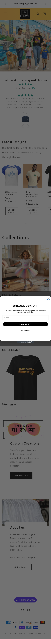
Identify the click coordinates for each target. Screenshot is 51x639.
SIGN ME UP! (25, 324)
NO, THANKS (25, 330)
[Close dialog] (48, 298)
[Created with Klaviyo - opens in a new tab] (25, 342)
